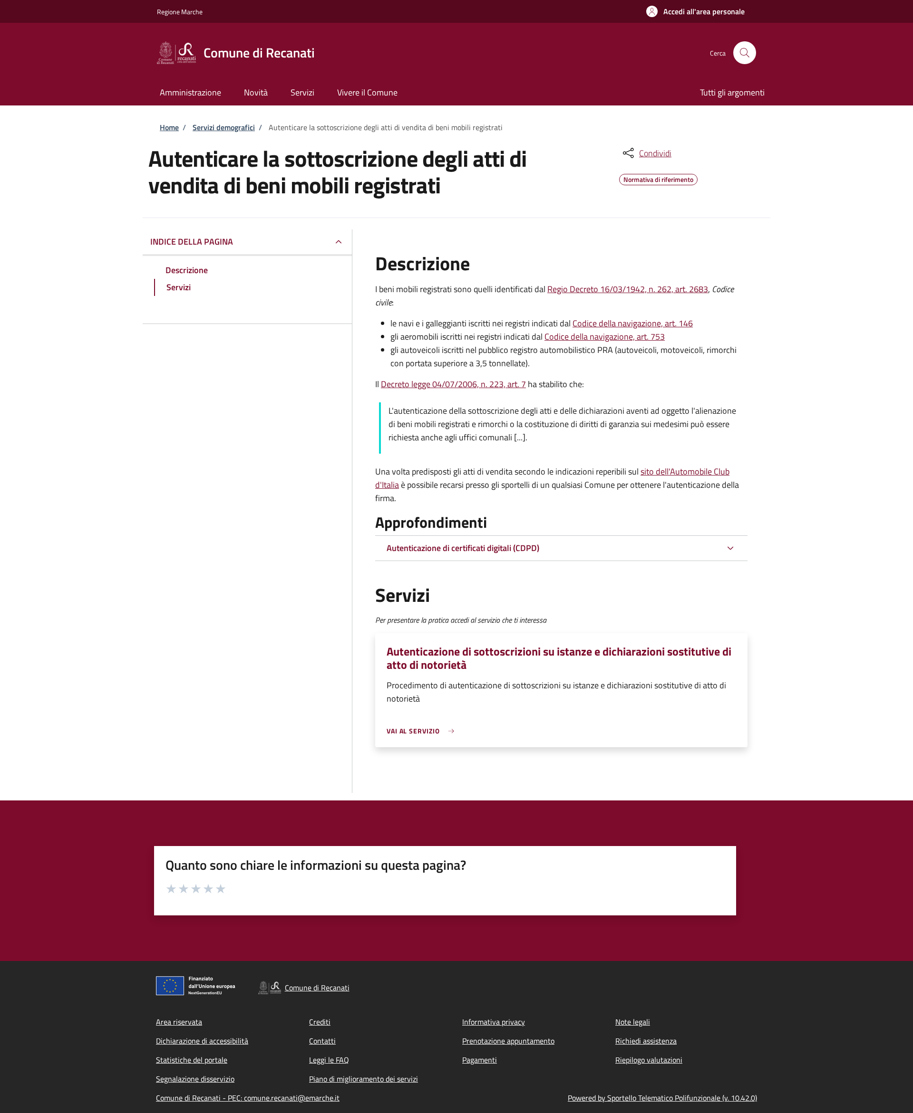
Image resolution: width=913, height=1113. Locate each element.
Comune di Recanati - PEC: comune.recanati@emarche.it (248, 1097)
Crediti (319, 1021)
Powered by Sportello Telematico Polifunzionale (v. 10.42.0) (662, 1097)
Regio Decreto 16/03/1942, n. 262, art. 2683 (627, 289)
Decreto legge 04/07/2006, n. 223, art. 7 (453, 384)
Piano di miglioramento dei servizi (363, 1078)
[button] (695, 11)
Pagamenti (479, 1059)
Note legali (632, 1021)
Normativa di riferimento (658, 178)
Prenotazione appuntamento (508, 1040)
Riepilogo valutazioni (648, 1059)
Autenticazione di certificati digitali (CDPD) (463, 548)
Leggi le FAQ (329, 1059)
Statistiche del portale (191, 1059)
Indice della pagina (191, 241)
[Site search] (744, 52)
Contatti (322, 1040)
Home (169, 127)
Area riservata (179, 1021)
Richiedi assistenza (646, 1040)
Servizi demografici (224, 127)
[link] (423, 731)
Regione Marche (180, 12)
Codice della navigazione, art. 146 (633, 323)
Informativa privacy (493, 1021)
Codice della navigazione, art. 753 (604, 336)
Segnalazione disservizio (195, 1078)
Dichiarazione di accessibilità (202, 1040)
